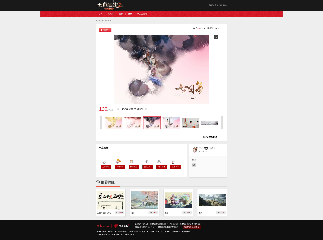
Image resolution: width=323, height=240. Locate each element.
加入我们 (197, 224)
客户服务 (145, 224)
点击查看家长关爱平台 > (192, 227)
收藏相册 (209, 28)
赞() (198, 28)
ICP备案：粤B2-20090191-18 (124, 235)
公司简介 (138, 224)
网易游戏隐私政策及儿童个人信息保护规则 (164, 224)
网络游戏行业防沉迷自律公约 (168, 227)
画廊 (102, 21)
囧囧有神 (161, 167)
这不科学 (175, 167)
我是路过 (147, 167)
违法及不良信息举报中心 (105, 235)
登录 (216, 5)
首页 (97, 21)
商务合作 (190, 224)
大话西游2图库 (110, 5)
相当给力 (119, 167)
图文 (193, 165)
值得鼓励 (133, 167)
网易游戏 (183, 224)
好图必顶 (106, 167)
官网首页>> (223, 5)
